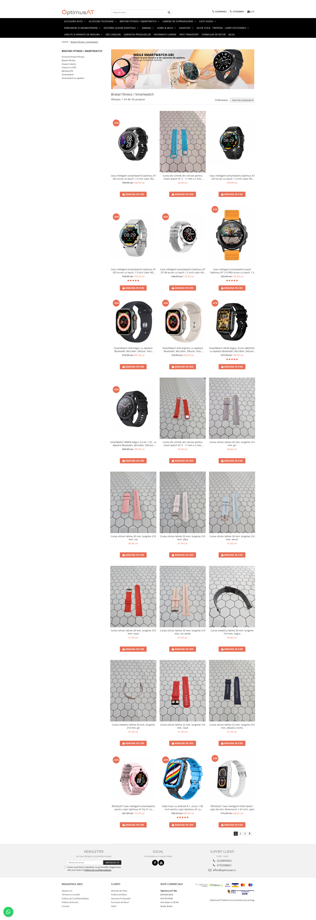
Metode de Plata (119, 890)
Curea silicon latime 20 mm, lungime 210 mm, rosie (133, 632)
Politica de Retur (119, 894)
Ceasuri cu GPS (69, 67)
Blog (232, 34)
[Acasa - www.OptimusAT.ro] (78, 12)
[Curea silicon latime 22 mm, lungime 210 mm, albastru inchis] (232, 690)
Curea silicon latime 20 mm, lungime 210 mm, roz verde (182, 632)
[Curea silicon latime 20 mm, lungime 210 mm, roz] (133, 502)
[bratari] (182, 69)
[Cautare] (169, 12)
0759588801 (224, 865)
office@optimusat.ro (224, 870)
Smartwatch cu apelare (73, 78)
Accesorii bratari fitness (73, 56)
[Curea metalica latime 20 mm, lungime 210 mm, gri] (133, 690)
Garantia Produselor (137, 34)
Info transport (189, 34)
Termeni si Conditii (71, 894)
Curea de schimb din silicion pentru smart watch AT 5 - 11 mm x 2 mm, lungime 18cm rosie (182, 444)
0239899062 (224, 860)
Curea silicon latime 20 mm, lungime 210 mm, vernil (232, 538)
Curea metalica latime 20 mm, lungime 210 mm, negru (232, 632)
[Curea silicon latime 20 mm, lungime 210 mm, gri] (232, 408)
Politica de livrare (70, 902)
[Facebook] (155, 863)
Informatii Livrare (165, 34)
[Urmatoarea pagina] (250, 834)
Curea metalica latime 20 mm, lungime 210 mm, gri (133, 726)
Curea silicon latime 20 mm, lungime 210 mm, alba (182, 538)
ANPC (114, 906)
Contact (65, 906)
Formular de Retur (214, 34)
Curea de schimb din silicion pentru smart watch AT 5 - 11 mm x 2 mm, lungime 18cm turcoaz (182, 177)
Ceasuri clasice (69, 63)
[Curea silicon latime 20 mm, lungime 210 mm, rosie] (133, 596)
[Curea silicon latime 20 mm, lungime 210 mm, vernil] (232, 502)
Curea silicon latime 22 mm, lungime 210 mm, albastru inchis (232, 726)
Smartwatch (68, 74)
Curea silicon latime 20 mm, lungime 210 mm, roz (133, 538)
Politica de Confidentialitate (97, 870)
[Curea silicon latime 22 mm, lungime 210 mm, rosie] (183, 690)
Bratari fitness (68, 60)
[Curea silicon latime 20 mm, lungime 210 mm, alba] (183, 502)
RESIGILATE (67, 71)
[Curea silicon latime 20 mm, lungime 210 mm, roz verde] (183, 596)
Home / (66, 41)
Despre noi (67, 890)
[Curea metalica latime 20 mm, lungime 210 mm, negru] (232, 596)
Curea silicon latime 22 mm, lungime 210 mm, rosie (182, 726)
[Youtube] (161, 863)
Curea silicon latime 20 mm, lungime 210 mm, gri (232, 444)
